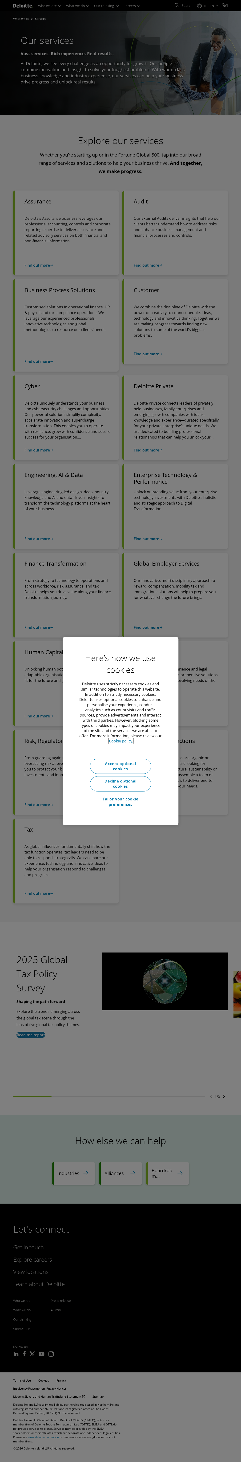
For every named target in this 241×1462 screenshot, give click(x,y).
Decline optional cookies (120, 784)
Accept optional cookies (120, 766)
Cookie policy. (121, 741)
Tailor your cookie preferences (120, 801)
